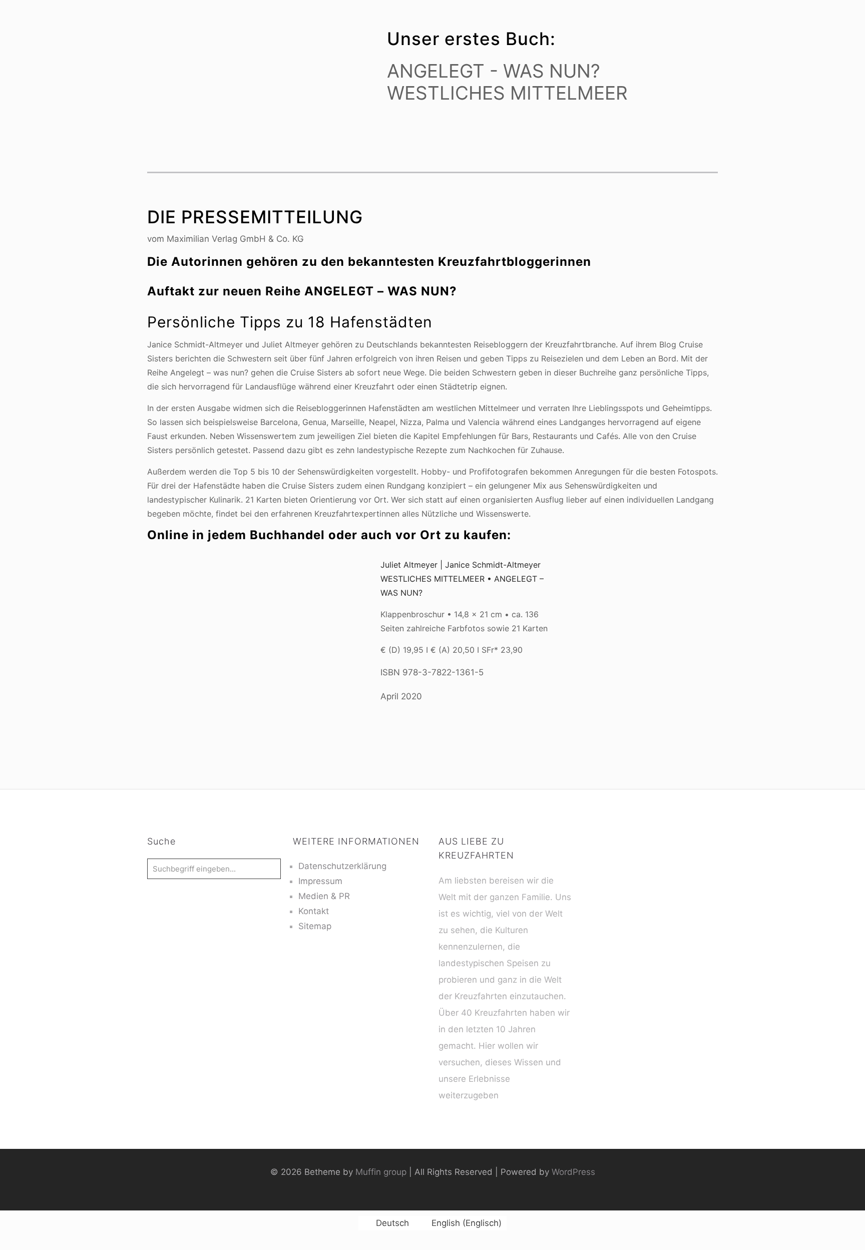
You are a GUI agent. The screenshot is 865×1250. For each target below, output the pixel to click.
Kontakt (313, 911)
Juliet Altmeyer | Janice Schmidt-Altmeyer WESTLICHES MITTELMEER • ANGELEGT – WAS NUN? (462, 579)
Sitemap (314, 926)
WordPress (573, 1172)
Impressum (320, 881)
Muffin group (380, 1172)
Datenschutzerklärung (342, 866)
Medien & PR (324, 896)
